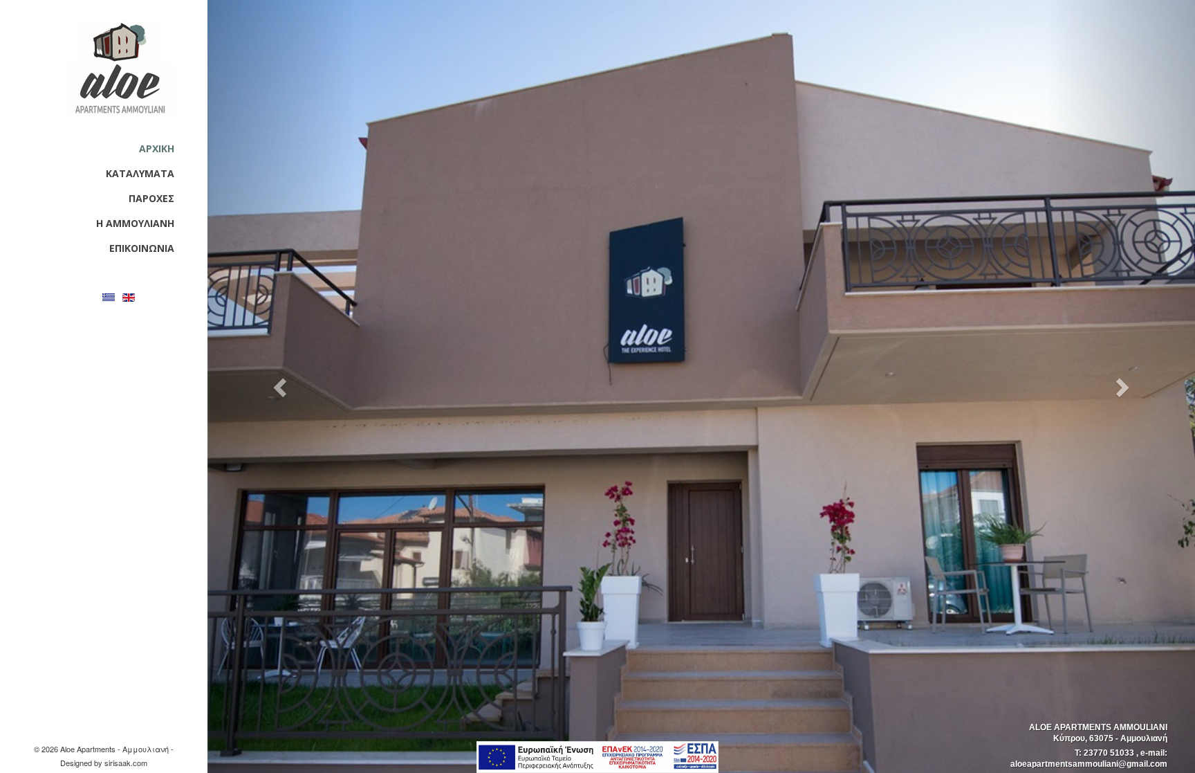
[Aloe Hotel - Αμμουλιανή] (119, 68)
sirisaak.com (125, 762)
